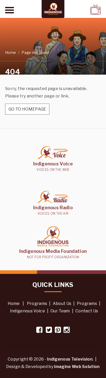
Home (10, 52)
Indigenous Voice (27, 311)
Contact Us (86, 311)
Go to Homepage (27, 109)
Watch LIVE (82, 9)
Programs (37, 303)
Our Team (60, 311)
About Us (62, 303)
